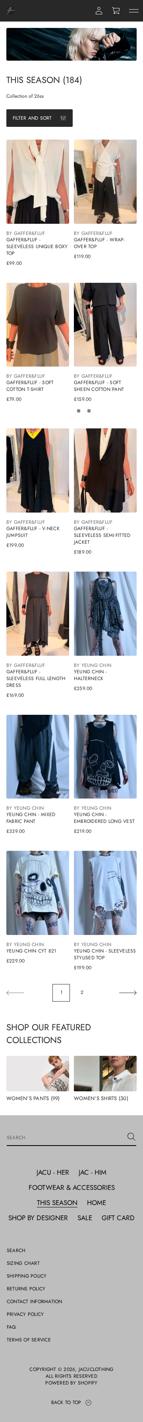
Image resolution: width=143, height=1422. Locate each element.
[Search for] (131, 1137)
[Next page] (128, 993)
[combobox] (65, 1136)
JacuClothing (96, 1369)
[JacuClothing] (11, 11)
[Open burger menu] (134, 11)
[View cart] (116, 11)
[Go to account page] (99, 11)
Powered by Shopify (71, 1383)
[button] (116, 11)
